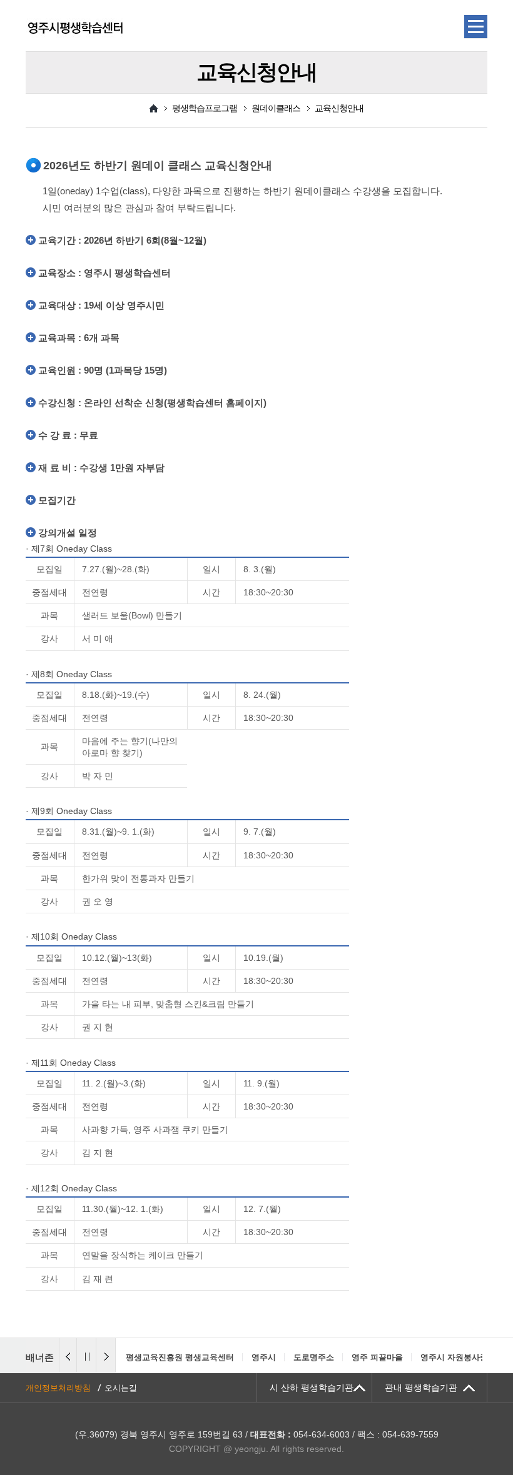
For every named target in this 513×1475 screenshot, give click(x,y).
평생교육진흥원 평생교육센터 (180, 1357)
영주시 (263, 1357)
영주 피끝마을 (377, 1357)
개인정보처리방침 (58, 1388)
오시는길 (120, 1388)
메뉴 (475, 27)
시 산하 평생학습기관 (311, 1388)
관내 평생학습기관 (421, 1388)
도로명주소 (313, 1357)
